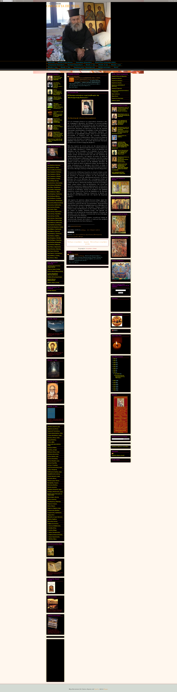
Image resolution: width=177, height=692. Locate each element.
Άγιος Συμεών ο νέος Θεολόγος (54, 253)
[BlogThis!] (69, 232)
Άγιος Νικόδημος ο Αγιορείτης (54, 240)
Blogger (106, 689)
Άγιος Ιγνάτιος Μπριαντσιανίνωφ (55, 202)
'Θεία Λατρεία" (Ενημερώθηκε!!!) (75, 64)
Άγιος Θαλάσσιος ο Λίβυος (53, 191)
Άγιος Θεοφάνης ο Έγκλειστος (54, 193)
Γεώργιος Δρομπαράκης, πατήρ (55, 433)
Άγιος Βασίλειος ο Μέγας (53, 167)
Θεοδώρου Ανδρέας (52, 447)
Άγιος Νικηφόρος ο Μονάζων (54, 238)
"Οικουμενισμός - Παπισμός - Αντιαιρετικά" (69, 69)
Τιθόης (120, 426)
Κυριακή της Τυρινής (116, 82)
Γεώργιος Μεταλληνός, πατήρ (54, 435)
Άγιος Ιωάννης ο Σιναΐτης (53, 216)
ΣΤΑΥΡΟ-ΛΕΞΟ (73, 254)
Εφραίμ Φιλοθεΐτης (51, 439)
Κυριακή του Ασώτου (117, 78)
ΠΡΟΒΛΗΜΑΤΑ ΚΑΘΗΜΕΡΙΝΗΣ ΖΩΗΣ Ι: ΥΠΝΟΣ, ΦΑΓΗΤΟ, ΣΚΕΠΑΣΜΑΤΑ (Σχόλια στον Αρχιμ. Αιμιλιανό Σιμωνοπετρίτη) (87, 79)
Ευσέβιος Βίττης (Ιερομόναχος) (54, 277)
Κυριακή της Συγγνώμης (117, 98)
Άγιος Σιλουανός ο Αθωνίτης (54, 249)
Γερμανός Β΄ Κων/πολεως (53, 431)
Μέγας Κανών (115, 96)
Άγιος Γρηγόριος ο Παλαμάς (54, 176)
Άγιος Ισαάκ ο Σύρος (52, 209)
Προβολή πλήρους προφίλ (118, 455)
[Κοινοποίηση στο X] (70, 232)
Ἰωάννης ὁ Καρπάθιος (118, 415)
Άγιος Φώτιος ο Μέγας (52, 257)
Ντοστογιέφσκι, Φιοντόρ (53, 497)
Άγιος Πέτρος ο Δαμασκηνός (54, 246)
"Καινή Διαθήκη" (52, 69)
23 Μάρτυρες (116, 424)
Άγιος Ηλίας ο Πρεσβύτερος (53, 187)
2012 (114, 386)
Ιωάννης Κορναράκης (52, 458)
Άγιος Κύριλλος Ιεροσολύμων (54, 224)
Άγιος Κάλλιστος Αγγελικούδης (54, 220)
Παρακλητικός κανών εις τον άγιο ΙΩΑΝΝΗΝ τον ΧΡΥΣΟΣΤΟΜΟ (57, 120)
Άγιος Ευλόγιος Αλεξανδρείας (54, 185)
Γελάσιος (125, 427)
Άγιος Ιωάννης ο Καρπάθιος (54, 213)
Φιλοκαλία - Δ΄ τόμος (53, 67)
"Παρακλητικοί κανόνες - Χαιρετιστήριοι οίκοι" (84, 67)
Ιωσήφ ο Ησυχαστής (52, 469)
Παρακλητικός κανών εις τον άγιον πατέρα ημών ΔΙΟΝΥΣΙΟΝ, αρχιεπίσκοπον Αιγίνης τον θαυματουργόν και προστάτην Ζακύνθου (120, 130)
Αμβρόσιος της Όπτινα (52, 428)
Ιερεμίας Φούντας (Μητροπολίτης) (51, 280)
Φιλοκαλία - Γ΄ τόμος (116, 64)
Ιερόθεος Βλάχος (78, 236)
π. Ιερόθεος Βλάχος (52, 530)
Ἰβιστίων (120, 425)
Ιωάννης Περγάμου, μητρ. (53, 460)
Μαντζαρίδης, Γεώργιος (52, 482)
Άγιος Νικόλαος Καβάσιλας (53, 244)
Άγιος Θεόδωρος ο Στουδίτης (54, 198)
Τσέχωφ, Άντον (50, 514)
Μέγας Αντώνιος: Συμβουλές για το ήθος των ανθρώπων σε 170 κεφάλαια (54, 140)
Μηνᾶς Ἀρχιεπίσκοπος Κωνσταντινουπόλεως (120, 414)
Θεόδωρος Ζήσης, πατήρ (53, 451)
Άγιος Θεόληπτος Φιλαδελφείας (54, 200)
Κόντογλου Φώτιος (51, 478)
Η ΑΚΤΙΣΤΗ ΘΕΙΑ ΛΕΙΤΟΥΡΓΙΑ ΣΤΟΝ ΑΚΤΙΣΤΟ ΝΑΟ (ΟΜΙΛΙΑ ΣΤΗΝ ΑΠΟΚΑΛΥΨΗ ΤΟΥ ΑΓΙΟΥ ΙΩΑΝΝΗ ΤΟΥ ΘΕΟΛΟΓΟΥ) (120, 145)
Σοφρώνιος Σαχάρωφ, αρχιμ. (54, 508)
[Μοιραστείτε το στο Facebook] (72, 232)
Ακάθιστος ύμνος (116, 100)
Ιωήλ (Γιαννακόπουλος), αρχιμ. (54, 467)
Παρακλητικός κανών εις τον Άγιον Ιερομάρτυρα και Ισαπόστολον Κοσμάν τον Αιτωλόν (123, 109)
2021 (114, 366)
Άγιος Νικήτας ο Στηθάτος (53, 235)
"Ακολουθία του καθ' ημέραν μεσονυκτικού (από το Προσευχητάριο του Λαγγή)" (58, 114)
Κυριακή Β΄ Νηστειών (117, 88)
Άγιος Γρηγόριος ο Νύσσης (53, 174)
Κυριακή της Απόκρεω (117, 80)
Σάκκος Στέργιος (51, 506)
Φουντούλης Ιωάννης (52, 521)
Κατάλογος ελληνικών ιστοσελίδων (120, 446)
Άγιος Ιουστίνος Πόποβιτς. (53, 207)
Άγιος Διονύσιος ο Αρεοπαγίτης (54, 182)
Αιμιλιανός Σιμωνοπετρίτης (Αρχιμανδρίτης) (53, 266)
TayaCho (96, 689)
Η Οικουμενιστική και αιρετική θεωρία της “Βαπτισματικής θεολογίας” (83, 96)
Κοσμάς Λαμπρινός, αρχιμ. (53, 476)
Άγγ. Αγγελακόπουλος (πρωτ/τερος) (83, 234)
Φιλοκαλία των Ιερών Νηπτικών (65, 62)
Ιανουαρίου (117, 373)
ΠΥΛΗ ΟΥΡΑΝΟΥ (74, 76)
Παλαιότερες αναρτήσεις (98, 242)
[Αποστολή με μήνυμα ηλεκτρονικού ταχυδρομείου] (68, 232)
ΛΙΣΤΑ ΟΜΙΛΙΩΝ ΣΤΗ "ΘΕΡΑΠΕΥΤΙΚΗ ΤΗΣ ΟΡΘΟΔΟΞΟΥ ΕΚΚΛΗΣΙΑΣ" (122, 122)
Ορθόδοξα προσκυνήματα (104, 67)
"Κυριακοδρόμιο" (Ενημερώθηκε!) (84, 62)
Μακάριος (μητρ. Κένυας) (53, 480)
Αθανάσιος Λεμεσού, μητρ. (53, 426)
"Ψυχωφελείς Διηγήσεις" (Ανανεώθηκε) (91, 69)
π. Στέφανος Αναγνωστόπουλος (54, 534)
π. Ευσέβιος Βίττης (51, 528)
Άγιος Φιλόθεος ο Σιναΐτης (53, 255)
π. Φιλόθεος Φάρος (52, 539)
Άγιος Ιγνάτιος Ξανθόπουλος (54, 205)
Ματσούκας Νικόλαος (52, 485)
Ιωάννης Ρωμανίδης (52, 463)
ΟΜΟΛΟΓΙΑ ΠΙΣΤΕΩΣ (63, 6)
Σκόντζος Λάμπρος (51, 290)
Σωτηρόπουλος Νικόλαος (53, 510)
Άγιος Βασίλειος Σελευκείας (53, 165)
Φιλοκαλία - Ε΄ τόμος (65, 67)
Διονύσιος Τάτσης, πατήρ (53, 437)
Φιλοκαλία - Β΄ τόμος (103, 64)
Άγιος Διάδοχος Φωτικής (53, 180)
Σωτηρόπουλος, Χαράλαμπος (54, 512)
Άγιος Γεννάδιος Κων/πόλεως (54, 169)
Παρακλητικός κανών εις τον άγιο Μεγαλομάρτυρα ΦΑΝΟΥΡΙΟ (57, 78)
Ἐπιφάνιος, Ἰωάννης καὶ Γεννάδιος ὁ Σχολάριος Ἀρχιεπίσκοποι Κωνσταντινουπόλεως (121, 412)
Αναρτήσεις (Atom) (91, 248)
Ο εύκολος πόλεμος (79, 255)
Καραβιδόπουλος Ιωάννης (53, 474)
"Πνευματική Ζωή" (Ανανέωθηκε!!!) (56, 64)
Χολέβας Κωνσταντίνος (52, 523)
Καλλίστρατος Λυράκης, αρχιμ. (54, 471)
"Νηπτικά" (116, 67)
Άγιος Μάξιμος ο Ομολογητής (54, 229)
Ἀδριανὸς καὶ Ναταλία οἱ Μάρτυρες (120, 423)
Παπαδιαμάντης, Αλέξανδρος (54, 501)
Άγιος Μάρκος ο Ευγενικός (53, 231)
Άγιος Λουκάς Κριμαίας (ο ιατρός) (55, 227)
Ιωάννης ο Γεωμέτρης (52, 465)
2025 (114, 358)
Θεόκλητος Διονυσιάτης (53, 454)
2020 (114, 368)
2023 (114, 362)
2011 (114, 388)
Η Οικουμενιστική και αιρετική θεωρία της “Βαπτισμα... (119, 376)
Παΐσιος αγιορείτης (51, 499)
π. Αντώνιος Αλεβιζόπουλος (53, 525)
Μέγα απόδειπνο (116, 94)
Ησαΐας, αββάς (50, 442)
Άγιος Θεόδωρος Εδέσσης (53, 196)
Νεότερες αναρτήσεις (75, 242)
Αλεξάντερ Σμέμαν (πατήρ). (53, 269)
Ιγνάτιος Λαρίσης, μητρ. (53, 456)
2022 (114, 364)
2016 (114, 372)
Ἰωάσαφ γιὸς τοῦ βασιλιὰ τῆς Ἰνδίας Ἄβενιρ (120, 427)
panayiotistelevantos (76, 226)
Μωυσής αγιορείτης (52, 487)
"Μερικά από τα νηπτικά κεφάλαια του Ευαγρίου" (57, 98)
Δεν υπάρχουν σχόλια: (93, 230)
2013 (114, 384)
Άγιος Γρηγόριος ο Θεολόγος (54, 171)
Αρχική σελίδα (51, 62)
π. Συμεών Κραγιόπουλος (53, 536)
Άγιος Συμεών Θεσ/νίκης (53, 251)
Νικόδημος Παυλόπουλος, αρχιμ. (55, 491)
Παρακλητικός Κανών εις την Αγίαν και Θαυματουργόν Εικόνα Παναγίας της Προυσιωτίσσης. (58, 134)
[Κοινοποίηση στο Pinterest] (73, 232)
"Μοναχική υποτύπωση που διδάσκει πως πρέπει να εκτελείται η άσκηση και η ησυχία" (55, 106)
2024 (114, 360)
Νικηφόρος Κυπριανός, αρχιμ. (54, 489)
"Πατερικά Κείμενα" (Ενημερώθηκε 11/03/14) (105, 62)
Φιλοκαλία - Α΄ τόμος (90, 64)
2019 (114, 370)
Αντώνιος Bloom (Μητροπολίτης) (55, 271)
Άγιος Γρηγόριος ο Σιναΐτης (53, 178)
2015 (114, 380)
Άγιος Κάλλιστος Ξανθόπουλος (54, 222)
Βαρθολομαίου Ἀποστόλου (119, 409)
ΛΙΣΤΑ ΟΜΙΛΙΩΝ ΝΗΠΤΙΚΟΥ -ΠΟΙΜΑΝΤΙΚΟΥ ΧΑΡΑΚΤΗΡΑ (118, 173)
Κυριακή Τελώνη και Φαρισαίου (119, 76)
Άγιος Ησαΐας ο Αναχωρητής (54, 189)
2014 (114, 382)
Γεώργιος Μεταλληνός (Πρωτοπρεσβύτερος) (52, 274)
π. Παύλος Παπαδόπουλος (53, 532)
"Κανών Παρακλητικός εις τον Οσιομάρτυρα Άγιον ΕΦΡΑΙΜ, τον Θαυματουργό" (57, 92)
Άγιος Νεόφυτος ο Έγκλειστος (54, 233)
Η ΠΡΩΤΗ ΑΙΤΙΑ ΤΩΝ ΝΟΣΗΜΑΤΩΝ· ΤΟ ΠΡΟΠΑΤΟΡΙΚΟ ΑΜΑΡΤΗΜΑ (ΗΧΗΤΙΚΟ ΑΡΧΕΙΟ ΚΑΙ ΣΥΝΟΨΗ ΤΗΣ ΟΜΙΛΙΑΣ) (120, 167)
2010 (114, 390)
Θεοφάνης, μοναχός (52, 449)
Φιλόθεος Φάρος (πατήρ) (53, 282)
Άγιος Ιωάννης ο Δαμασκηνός (54, 211)
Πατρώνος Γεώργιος (52, 503)
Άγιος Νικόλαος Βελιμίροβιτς (54, 242)
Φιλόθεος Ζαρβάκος (52, 519)
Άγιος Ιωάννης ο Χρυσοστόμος (54, 218)
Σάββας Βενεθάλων (122, 410)
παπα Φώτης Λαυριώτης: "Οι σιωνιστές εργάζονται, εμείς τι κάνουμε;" (57, 85)
